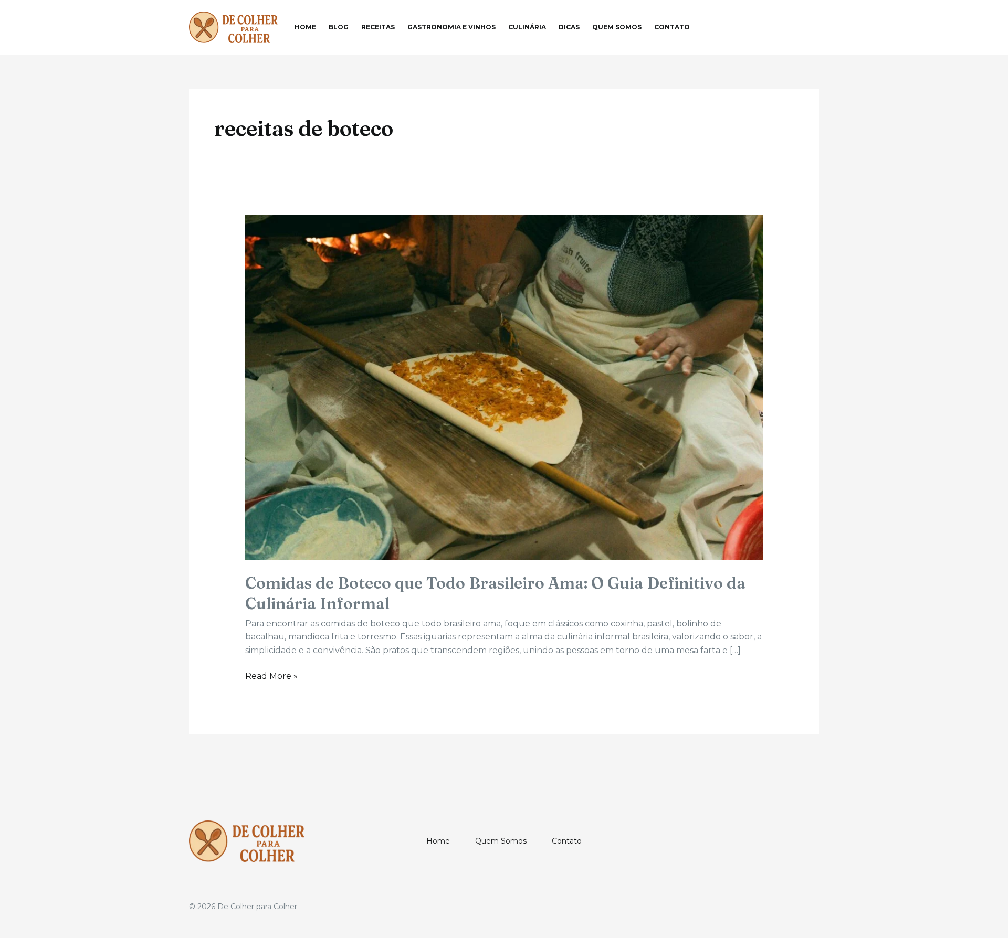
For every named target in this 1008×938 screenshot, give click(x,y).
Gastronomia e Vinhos (451, 27)
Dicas (569, 27)
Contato (672, 27)
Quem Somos (617, 27)
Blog (339, 27)
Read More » (271, 676)
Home (305, 27)
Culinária (527, 27)
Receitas (378, 27)
